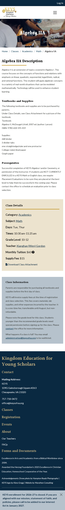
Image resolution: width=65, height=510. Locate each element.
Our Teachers (9, 438)
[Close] (61, 494)
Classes (15, 51)
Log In (60, 3)
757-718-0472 (9, 398)
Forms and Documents (19, 451)
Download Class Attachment (22, 264)
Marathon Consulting (44, 482)
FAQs (5, 444)
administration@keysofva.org (21, 338)
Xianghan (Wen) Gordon (31, 246)
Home (5, 51)
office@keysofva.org (13, 403)
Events (7, 424)
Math (38, 51)
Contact (7, 372)
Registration (11, 417)
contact (10, 328)
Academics (27, 51)
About (6, 432)
